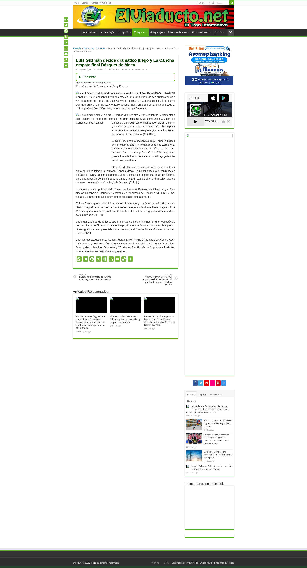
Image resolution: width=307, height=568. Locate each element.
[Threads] (66, 42)
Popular (202, 394)
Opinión (125, 32)
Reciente (191, 394)
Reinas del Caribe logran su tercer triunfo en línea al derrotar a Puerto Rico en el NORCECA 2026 (159, 320)
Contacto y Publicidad (101, 3)
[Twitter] (200, 3)
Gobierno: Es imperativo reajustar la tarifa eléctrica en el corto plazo (218, 455)
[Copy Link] (66, 60)
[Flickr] (206, 3)
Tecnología (108, 32)
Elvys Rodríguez (85, 69)
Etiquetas (191, 401)
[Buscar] (231, 2)
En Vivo (220, 32)
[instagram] (212, 3)
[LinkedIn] (66, 48)
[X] (66, 37)
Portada (77, 48)
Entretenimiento (202, 32)
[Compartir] (66, 65)
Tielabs (231, 563)
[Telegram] (66, 25)
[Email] (66, 54)
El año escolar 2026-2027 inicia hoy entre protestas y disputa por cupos (125, 319)
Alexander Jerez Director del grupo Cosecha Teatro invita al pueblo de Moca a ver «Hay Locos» (157, 280)
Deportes (141, 32)
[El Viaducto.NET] (153, 17)
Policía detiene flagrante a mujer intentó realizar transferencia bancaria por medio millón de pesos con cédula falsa (91, 322)
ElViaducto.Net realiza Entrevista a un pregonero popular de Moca (95, 277)
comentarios (216, 394)
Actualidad (91, 32)
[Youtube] (209, 3)
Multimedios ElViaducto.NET (200, 563)
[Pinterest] (203, 3)
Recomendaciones (178, 32)
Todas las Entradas (94, 48)
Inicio (77, 32)
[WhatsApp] (66, 19)
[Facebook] (197, 3)
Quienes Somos (81, 3)
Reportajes (158, 32)
